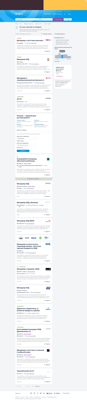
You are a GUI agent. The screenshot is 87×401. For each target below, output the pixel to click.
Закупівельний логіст (25, 371)
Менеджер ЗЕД (23, 59)
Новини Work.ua (37, 397)
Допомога (44, 397)
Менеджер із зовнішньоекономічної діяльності (30, 79)
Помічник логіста (38, 23)
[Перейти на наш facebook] (31, 393)
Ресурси (17, 397)
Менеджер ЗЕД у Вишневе (27, 202)
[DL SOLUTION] (40, 238)
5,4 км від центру (33, 43)
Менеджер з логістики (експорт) (30, 40)
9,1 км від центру (35, 63)
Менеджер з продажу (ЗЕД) (28, 269)
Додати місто (20, 147)
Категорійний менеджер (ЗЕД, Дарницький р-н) (29, 330)
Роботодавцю (67, 11)
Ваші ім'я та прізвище (21, 130)
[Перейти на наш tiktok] (44, 393)
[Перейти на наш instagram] (37, 393)
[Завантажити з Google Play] (57, 393)
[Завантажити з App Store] (49, 393)
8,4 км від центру (30, 188)
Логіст (20, 23)
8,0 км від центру (36, 292)
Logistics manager (47, 23)
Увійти (69, 14)
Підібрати (68, 19)
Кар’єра (31, 397)
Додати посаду (20, 140)
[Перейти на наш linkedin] (41, 393)
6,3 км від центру (30, 223)
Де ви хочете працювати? (22, 143)
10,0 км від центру (31, 336)
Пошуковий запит (58, 37)
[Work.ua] (19, 14)
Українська (17, 393)
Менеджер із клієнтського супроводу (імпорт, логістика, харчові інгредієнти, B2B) (29, 246)
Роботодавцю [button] (66, 393)
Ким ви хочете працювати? (23, 136)
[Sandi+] (27, 238)
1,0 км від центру (31, 356)
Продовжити (23, 150)
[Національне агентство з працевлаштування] (47, 238)
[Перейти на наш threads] (34, 393)
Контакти (22, 397)
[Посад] (21, 238)
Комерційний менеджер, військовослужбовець (27, 160)
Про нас (27, 397)
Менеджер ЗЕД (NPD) (25, 221)
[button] (64, 14)
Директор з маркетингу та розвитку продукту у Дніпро (28, 309)
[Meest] (34, 238)
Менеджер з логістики (28, 23)
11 (32, 386)
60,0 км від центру (40, 82)
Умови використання (52, 397)
